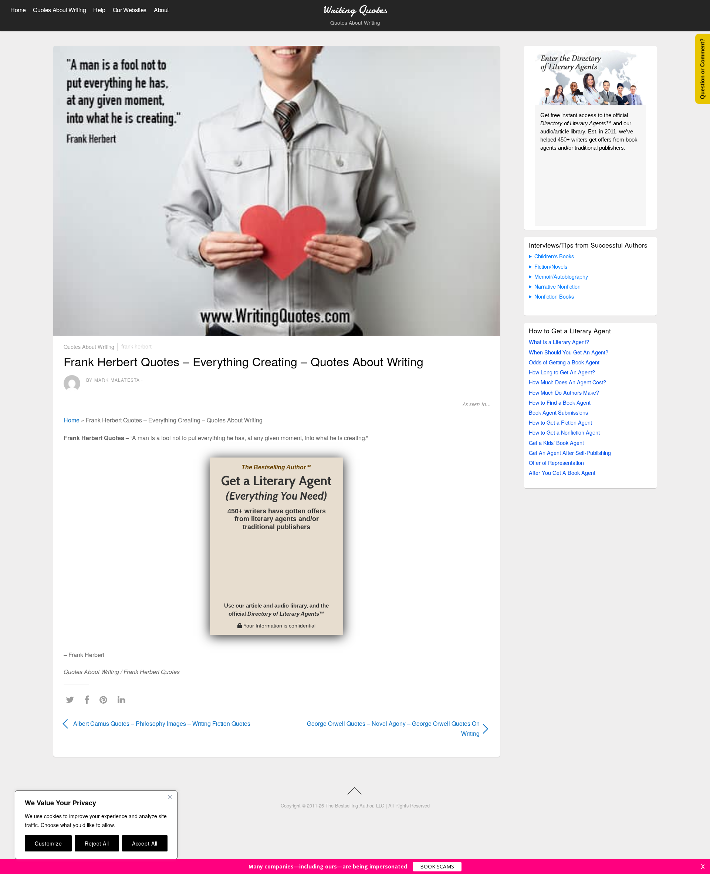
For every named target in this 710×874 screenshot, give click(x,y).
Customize (48, 843)
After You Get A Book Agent (562, 472)
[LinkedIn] (123, 700)
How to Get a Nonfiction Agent (564, 432)
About (161, 10)
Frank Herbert (136, 346)
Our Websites (129, 10)
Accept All (145, 843)
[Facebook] (88, 700)
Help (99, 10)
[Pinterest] (105, 700)
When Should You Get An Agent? (568, 352)
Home (18, 10)
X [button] (702, 867)
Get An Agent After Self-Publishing (570, 452)
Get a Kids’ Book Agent (556, 442)
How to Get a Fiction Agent (560, 422)
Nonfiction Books (554, 296)
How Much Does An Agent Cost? (567, 382)
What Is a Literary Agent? (559, 342)
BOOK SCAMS (437, 866)
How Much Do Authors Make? (564, 392)
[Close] (169, 796)
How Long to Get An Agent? (562, 372)
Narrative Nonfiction (557, 286)
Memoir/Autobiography (561, 276)
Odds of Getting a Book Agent (564, 362)
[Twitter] (72, 700)
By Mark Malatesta (113, 380)
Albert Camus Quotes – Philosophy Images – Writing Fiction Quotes (161, 723)
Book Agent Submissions (558, 412)
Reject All (97, 843)
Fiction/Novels (550, 266)
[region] (96, 824)
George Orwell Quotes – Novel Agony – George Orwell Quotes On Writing (384, 728)
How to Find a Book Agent (560, 402)
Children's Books (554, 256)
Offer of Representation (556, 462)
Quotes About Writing (59, 10)
